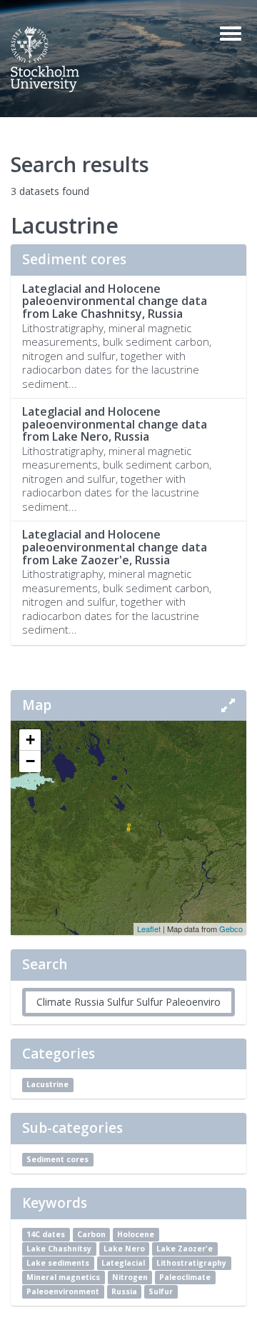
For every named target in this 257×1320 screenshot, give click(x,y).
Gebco (231, 928)
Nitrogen (130, 1277)
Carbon (91, 1234)
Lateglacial (123, 1263)
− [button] (30, 761)
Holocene (135, 1234)
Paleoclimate (185, 1277)
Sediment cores (57, 1159)
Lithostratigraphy (191, 1263)
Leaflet (149, 928)
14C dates (45, 1234)
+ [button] (30, 740)
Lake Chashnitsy (58, 1249)
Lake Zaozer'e (184, 1249)
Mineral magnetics (63, 1277)
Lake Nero (124, 1249)
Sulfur (160, 1291)
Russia (124, 1291)
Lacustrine (47, 1084)
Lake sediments (57, 1263)
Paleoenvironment (62, 1291)
